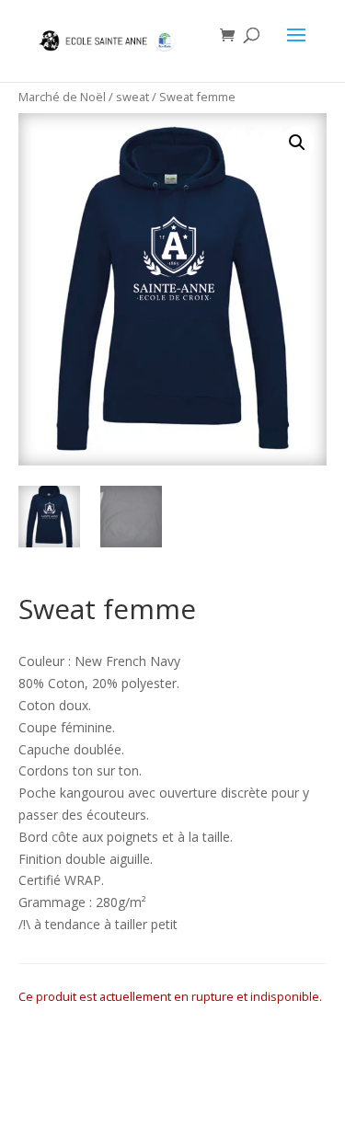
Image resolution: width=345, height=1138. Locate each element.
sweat (132, 96)
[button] (297, 142)
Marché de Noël (62, 96)
